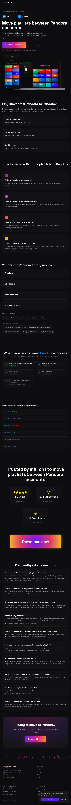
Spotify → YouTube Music (10, 789)
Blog (38, 774)
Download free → (35, 739)
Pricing (39, 772)
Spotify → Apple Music (9, 786)
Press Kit (39, 777)
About (38, 769)
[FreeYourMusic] (8, 2)
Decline (63, 799)
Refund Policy (41, 789)
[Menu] (67, 2)
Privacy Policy (41, 786)
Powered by (6, 777)
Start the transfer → (14, 45)
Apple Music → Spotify (9, 791)
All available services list (10, 794)
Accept (50, 799)
